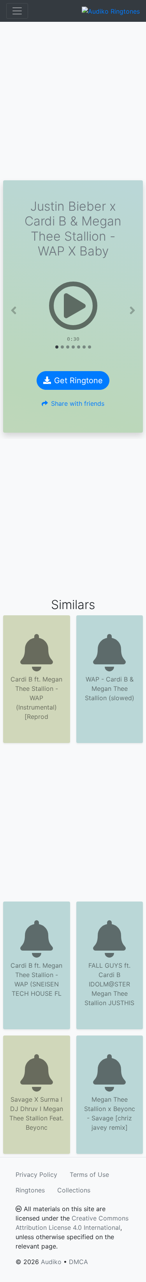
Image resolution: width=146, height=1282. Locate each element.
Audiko (51, 1262)
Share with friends (77, 403)
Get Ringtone (78, 380)
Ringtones (30, 1190)
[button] (13, 310)
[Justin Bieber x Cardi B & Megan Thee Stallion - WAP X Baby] (73, 306)
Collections (73, 1190)
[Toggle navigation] (17, 11)
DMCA (78, 1262)
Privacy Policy (36, 1174)
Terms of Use (89, 1174)
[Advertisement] (73, 101)
